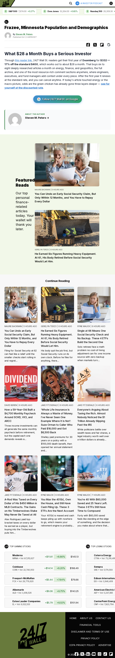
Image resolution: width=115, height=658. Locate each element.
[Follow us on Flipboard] (102, 45)
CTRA (96, 558)
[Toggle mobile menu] (111, 3)
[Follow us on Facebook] (76, 654)
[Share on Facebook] (88, 45)
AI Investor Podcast (92, 3)
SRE (96, 570)
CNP (96, 604)
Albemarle (18, 589)
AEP (96, 593)
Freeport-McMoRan (23, 578)
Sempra (98, 566)
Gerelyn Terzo (42, 250)
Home (73, 618)
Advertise (104, 645)
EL (13, 604)
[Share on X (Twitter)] (95, 45)
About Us (86, 618)
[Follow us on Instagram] (99, 654)
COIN (14, 570)
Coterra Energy (102, 555)
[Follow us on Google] (109, 45)
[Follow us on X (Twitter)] (82, 654)
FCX (14, 581)
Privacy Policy (90, 638)
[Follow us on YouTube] (94, 654)
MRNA (15, 558)
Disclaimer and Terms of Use (90, 631)
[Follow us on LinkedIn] (88, 654)
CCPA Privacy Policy (82, 645)
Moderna (17, 555)
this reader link (23, 60)
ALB (14, 593)
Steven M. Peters (24, 34)
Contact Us (103, 618)
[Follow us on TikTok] (105, 654)
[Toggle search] (70, 3)
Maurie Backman (42, 190)
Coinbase (17, 566)
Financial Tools (90, 625)
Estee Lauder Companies (26, 601)
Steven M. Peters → (37, 117)
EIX (95, 581)
